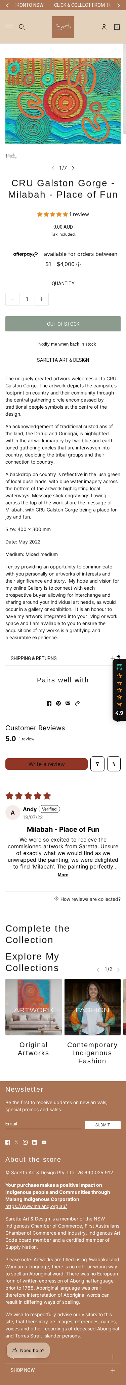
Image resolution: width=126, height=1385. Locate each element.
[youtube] (44, 1142)
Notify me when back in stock (67, 344)
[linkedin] (34, 1142)
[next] (118, 5)
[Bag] (117, 27)
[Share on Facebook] (49, 703)
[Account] (104, 27)
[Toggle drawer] (9, 27)
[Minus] (12, 299)
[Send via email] (68, 703)
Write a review (47, 764)
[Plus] (42, 299)
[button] (53, 214)
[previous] (7, 5)
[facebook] (7, 1142)
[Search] (22, 27)
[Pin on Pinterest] (58, 703)
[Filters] (97, 763)
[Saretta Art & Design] (63, 27)
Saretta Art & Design (63, 360)
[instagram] (25, 1142)
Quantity (63, 283)
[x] (16, 1142)
